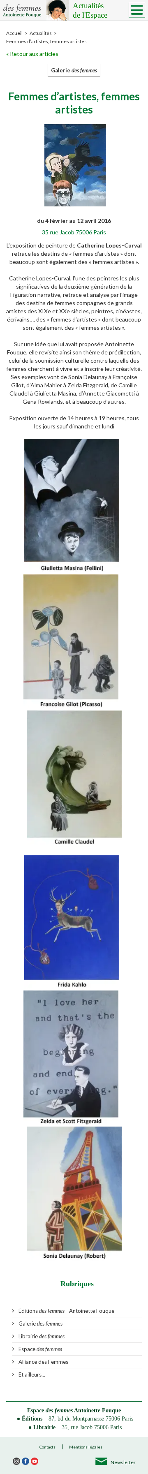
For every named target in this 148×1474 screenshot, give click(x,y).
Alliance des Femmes (43, 1361)
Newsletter (123, 1462)
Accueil (14, 33)
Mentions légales (85, 1446)
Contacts (47, 1446)
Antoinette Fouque (97, 1410)
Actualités (90, 10)
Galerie (40, 1323)
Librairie (41, 1336)
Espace (40, 1349)
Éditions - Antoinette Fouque (66, 1310)
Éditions (32, 1419)
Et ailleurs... (31, 1374)
